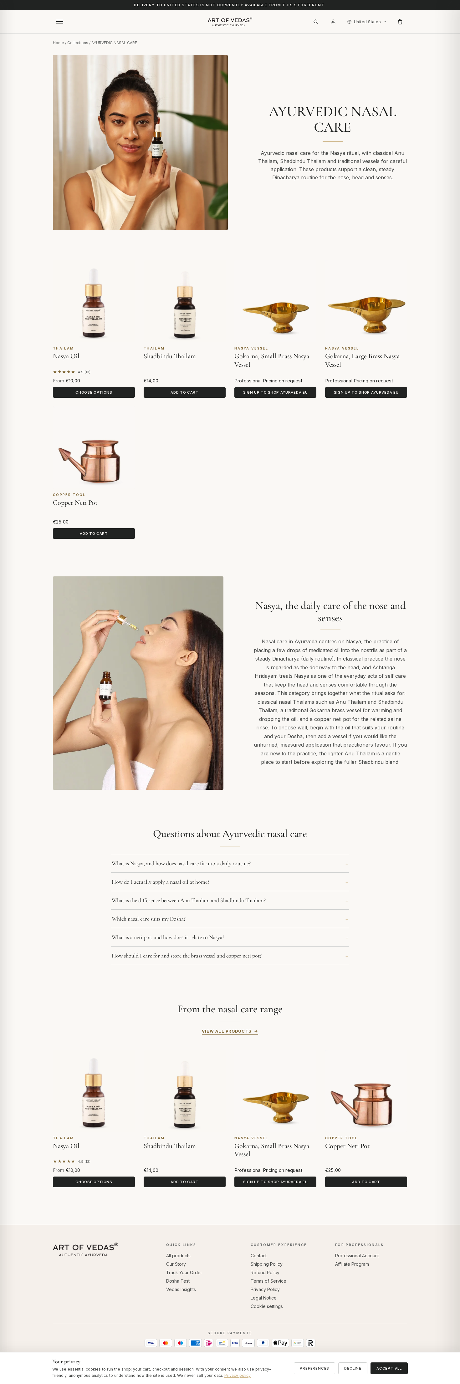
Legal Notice (264, 1297)
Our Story (176, 1264)
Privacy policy (237, 1375)
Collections (77, 42)
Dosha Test (178, 1281)
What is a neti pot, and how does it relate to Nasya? (168, 937)
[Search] (316, 21)
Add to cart (185, 392)
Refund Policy (265, 1272)
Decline (352, 1368)
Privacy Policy (265, 1289)
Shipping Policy (267, 1264)
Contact (259, 1255)
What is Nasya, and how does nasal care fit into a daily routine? (181, 863)
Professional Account (357, 1255)
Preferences (314, 1368)
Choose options (93, 392)
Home (58, 42)
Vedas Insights (181, 1289)
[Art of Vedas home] (230, 21)
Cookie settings (267, 1306)
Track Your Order (184, 1272)
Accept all (389, 1368)
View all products (227, 1031)
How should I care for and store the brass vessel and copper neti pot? (187, 955)
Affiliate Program (352, 1264)
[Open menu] (60, 21)
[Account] (333, 21)
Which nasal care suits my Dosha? (149, 918)
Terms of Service (268, 1281)
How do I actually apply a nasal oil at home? (160, 881)
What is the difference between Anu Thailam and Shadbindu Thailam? (189, 900)
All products (178, 1255)
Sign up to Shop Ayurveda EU (275, 392)
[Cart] (400, 21)
